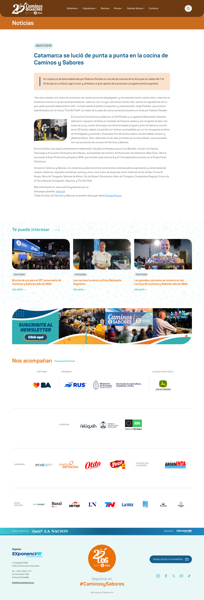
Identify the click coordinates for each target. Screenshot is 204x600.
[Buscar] (188, 8)
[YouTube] (181, 576)
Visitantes (72, 8)
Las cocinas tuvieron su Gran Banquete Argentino (97, 282)
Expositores (89, 8)
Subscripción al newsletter (168, 559)
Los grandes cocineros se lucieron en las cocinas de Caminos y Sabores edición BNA (160, 282)
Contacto (153, 8)
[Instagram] (158, 576)
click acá (60, 191)
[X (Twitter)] (173, 576)
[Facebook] (166, 576)
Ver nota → (18, 289)
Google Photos (113, 195)
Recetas (105, 8)
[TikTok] (189, 576)
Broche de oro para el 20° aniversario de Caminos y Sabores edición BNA (36, 282)
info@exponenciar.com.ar (23, 583)
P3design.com (107, 593)
